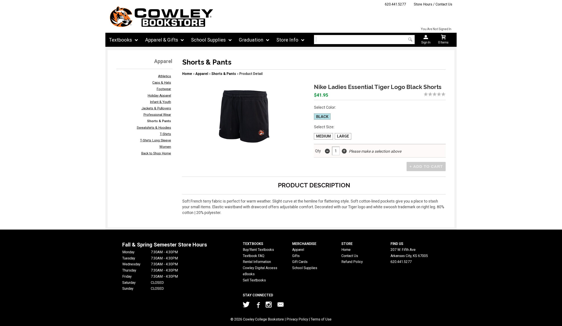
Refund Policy (352, 262)
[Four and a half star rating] (442, 94)
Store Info (287, 40)
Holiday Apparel (159, 96)
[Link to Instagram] (269, 306)
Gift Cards (300, 262)
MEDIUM (323, 136)
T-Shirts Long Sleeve (155, 140)
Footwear (164, 89)
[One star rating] (427, 94)
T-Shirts (165, 134)
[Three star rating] (436, 94)
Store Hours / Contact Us (433, 4)
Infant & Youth (160, 102)
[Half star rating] (425, 94)
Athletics (164, 76)
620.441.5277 (395, 4)
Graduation (251, 40)
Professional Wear (157, 115)
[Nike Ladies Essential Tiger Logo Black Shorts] (244, 116)
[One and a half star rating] (429, 94)
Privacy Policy (297, 319)
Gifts (296, 256)
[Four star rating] (440, 94)
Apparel (201, 74)
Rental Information (257, 262)
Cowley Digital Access (260, 268)
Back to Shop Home (156, 153)
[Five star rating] (444, 94)
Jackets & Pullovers (156, 108)
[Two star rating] (431, 94)
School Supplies (208, 40)
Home (187, 74)
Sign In (426, 42)
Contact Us (349, 256)
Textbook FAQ (253, 256)
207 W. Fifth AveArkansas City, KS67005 (409, 253)
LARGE (343, 136)
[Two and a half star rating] (433, 94)
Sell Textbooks (254, 280)
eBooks (249, 274)
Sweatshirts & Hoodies (154, 128)
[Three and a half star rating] (438, 94)
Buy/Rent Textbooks (258, 250)
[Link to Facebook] (257, 306)
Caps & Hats (161, 83)
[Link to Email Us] (280, 306)
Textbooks (120, 40)
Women (165, 147)
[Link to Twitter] (246, 306)
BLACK (322, 116)
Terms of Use (321, 319)
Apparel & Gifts (161, 40)
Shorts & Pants (159, 121)
